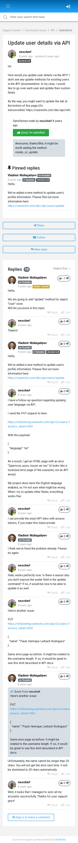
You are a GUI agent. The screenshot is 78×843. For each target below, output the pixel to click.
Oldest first (60, 268)
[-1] (67, 278)
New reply (40, 249)
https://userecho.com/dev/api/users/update (36, 206)
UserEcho (60, 839)
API (53, 30)
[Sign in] (68, 7)
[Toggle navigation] (8, 6)
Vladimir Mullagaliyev (22, 175)
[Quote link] (12, 691)
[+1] (60, 278)
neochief (25, 52)
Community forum (36, 30)
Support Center (12, 30)
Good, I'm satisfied (32, 132)
